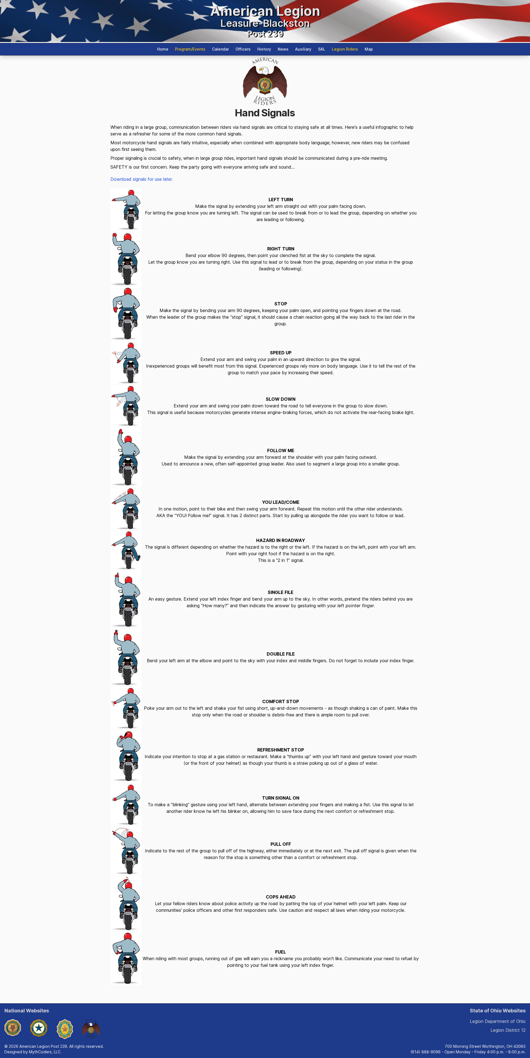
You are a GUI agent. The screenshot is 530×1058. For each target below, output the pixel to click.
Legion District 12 (508, 1030)
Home (162, 49)
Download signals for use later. (141, 179)
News (283, 49)
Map (369, 49)
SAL (321, 49)
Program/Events (190, 49)
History (264, 49)
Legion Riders (345, 49)
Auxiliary (303, 49)
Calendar (220, 49)
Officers (243, 49)
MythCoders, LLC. (45, 1051)
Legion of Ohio (498, 1021)
